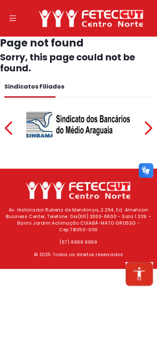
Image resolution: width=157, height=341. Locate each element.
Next (149, 128)
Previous (8, 128)
